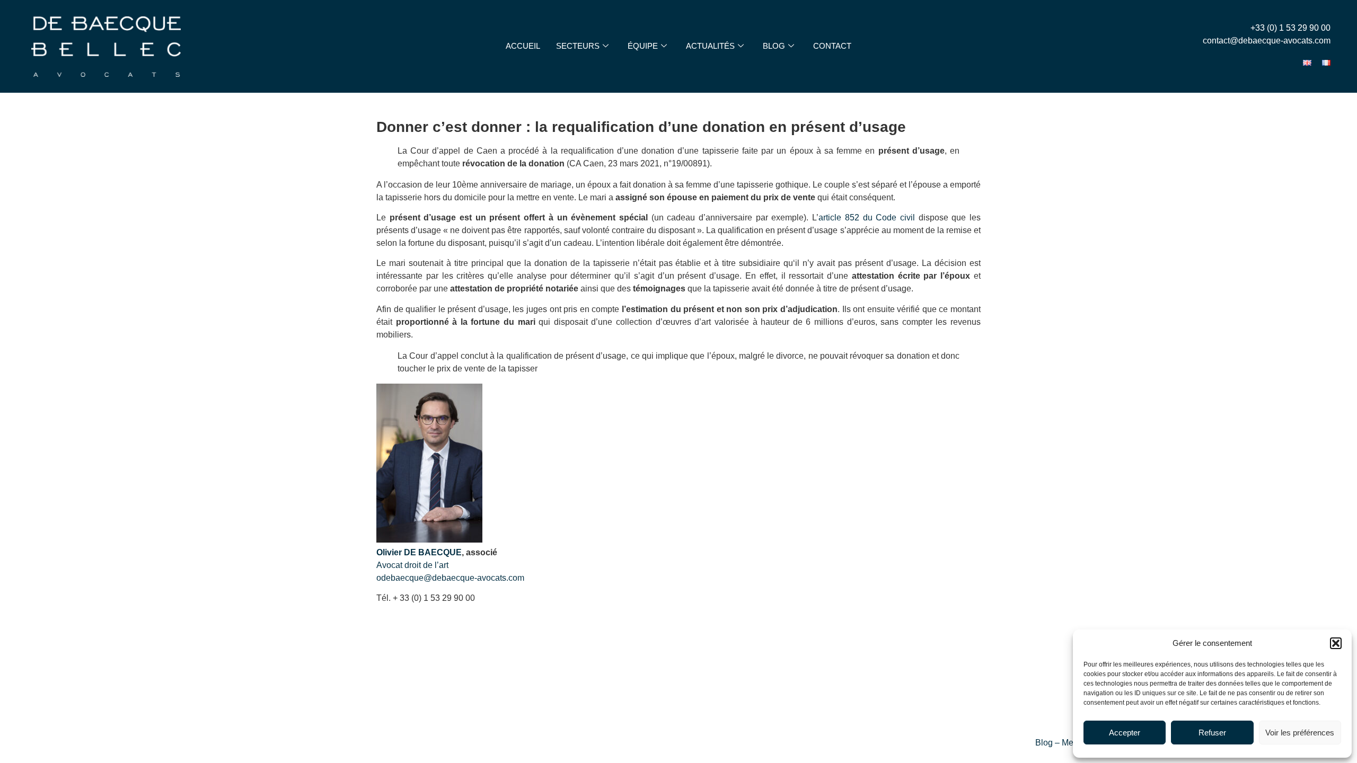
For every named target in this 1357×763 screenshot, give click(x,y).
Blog (774, 45)
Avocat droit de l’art (412, 565)
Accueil (523, 45)
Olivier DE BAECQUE (419, 552)
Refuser (1212, 732)
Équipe (643, 45)
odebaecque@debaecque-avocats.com (450, 577)
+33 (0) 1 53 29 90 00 (1290, 27)
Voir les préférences (1299, 732)
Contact (832, 45)
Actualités (710, 45)
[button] (1335, 643)
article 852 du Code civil (866, 217)
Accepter (1124, 732)
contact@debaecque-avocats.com (1266, 40)
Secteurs (578, 45)
